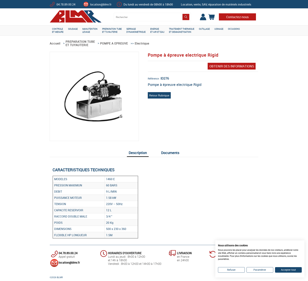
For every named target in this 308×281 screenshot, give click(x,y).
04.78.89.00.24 (66, 4)
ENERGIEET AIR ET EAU (157, 30)
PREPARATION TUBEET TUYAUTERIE (112, 30)
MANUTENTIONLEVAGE (89, 30)
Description (138, 152)
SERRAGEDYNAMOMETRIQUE (136, 30)
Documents (170, 152)
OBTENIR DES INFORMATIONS (231, 66)
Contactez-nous (237, 17)
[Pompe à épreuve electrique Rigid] (94, 123)
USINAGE (218, 28)
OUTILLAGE (204, 28)
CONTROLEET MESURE (57, 30)
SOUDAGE (73, 28)
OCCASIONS (234, 28)
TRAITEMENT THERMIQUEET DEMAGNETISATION (181, 30)
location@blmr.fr (100, 4)
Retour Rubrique (159, 95)
